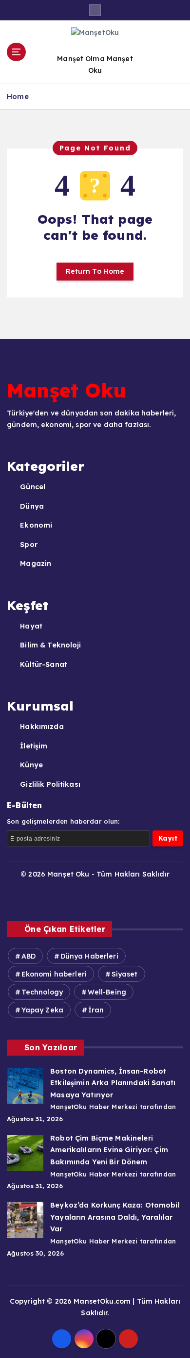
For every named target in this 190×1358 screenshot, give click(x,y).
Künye (31, 765)
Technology (42, 992)
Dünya (32, 506)
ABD (28, 956)
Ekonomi (36, 525)
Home (18, 96)
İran (96, 1010)
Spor (29, 544)
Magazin (35, 563)
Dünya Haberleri (89, 956)
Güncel (32, 486)
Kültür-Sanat (43, 664)
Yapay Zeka (42, 1010)
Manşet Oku (66, 390)
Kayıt (167, 838)
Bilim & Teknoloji (50, 645)
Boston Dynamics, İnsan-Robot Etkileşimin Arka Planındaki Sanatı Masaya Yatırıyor (112, 1083)
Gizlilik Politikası (50, 784)
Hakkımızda (41, 726)
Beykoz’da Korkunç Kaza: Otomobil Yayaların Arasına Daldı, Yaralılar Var (115, 1217)
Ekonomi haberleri (54, 974)
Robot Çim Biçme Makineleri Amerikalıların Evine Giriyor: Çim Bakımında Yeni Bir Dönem (109, 1150)
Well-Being (107, 992)
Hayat (31, 626)
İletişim (33, 746)
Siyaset (125, 974)
